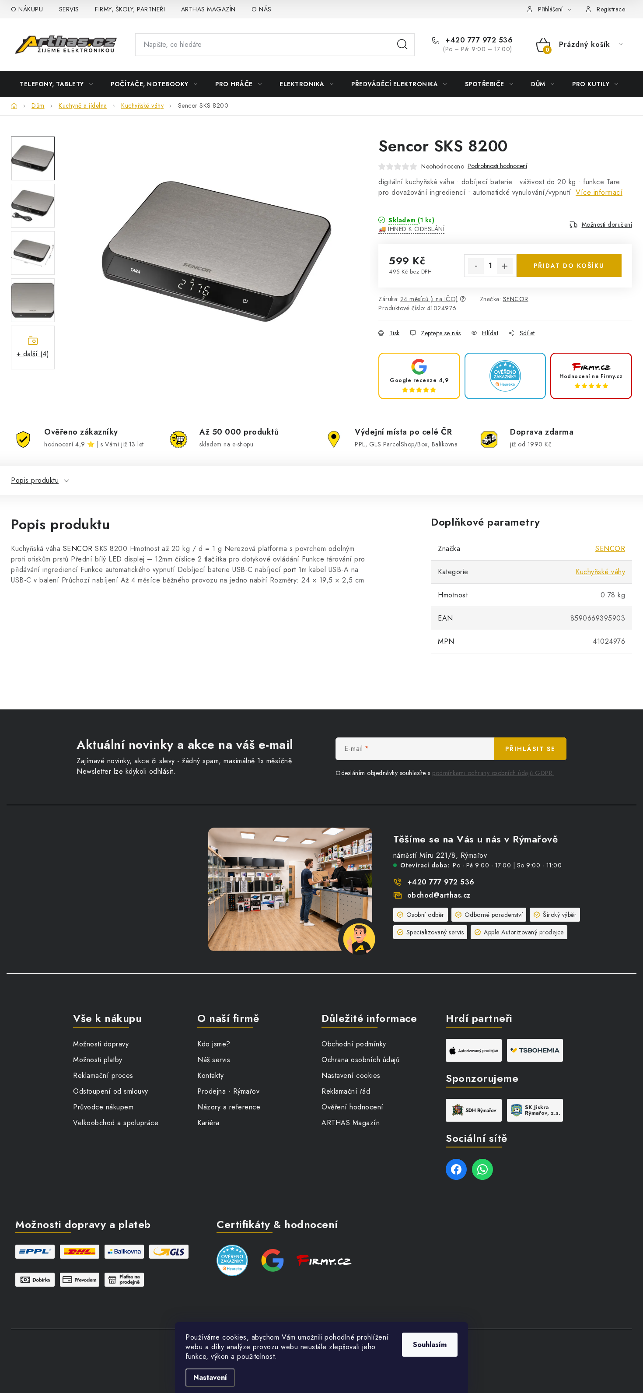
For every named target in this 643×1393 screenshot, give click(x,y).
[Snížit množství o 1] (476, 266)
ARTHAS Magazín (351, 1123)
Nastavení (210, 1377)
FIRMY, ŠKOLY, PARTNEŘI (130, 9)
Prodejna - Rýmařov (228, 1091)
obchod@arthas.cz (439, 895)
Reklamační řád (346, 1091)
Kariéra (208, 1123)
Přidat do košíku (569, 265)
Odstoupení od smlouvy (110, 1091)
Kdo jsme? (214, 1044)
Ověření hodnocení (353, 1107)
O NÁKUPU (27, 9)
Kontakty (210, 1075)
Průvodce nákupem (103, 1107)
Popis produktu (35, 480)
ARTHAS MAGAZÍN (208, 9)
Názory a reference (228, 1107)
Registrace (611, 9)
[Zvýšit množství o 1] (505, 266)
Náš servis (213, 1060)
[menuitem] (56, 84)
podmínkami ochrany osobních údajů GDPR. (493, 772)
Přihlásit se (530, 748)
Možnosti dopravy (101, 1044)
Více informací (599, 192)
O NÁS (262, 9)
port (289, 570)
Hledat (402, 44)
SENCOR (515, 299)
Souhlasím (430, 1345)
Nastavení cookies (351, 1075)
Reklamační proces (103, 1075)
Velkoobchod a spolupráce (115, 1123)
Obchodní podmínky (354, 1044)
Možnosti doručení (607, 224)
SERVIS (69, 9)
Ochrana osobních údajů (360, 1060)
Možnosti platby (97, 1060)
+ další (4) (33, 354)
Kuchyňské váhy (600, 572)
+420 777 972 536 (478, 40)
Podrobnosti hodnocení (497, 166)
